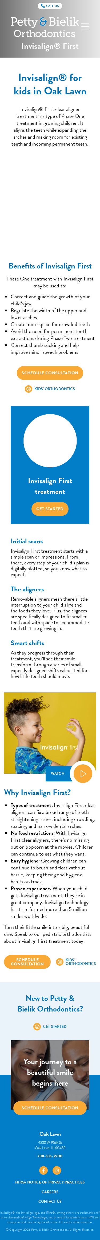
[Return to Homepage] (45, 27)
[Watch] (83, 774)
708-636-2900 (50, 1156)
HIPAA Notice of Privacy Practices (50, 1182)
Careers (50, 1192)
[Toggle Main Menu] (85, 26)
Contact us (50, 1201)
